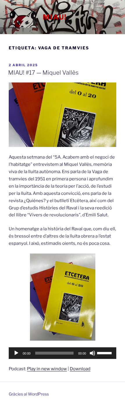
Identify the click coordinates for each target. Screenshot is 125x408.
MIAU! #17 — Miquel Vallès (43, 72)
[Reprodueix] (16, 353)
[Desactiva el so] (92, 353)
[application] (62, 353)
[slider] (105, 352)
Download (80, 368)
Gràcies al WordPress (29, 393)
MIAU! (55, 17)
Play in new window (47, 368)
